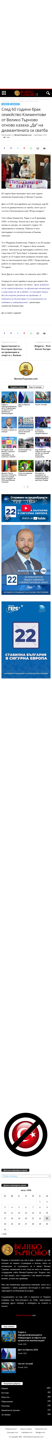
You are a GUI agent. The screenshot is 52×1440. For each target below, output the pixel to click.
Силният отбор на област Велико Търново (25, 431)
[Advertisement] (26, 44)
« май (3, 1234)
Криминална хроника (10, 1410)
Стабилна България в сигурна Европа (41, 431)
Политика (5, 1406)
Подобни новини (18, 387)
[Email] (37, 148)
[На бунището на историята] (26, 442)
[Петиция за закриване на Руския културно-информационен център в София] (43, 466)
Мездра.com (40, 1432)
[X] (18, 148)
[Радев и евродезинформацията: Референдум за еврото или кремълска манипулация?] (9, 397)
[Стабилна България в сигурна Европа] (43, 422)
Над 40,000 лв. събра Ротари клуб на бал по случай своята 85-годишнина (42, 453)
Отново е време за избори (9, 431)
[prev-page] (24, 486)
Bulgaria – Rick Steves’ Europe (43, 347)
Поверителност (11, 1429)
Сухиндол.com (12, 1432)
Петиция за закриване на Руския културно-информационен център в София (42, 476)
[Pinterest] (24, 148)
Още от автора (35, 387)
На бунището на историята (24, 450)
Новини (12, 99)
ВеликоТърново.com (23, 135)
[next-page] (27, 486)
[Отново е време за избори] (9, 422)
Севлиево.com (26, 1432)
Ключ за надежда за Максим (25, 474)
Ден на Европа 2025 (24, 405)
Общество (21, 99)
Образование (7, 1401)
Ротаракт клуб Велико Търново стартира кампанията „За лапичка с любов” (8, 453)
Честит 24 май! (41, 404)
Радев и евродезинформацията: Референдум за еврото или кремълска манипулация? (8, 408)
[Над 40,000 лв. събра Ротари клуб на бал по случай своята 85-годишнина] (43, 442)
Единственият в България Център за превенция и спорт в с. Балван (11, 350)
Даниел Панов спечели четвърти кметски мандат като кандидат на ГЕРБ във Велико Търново (8, 477)
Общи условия (26, 1429)
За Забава (5, 1415)
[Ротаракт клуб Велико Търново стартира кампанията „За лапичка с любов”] (9, 442)
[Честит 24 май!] (43, 397)
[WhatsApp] (31, 148)
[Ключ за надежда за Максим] (26, 466)
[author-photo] (26, 369)
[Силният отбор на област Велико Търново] (26, 422)
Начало (4, 99)
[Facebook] (4, 148)
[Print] (44, 148)
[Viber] (11, 148)
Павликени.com (41, 1429)
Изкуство (5, 1397)
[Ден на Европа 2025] (26, 397)
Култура (5, 1393)
